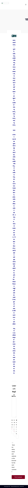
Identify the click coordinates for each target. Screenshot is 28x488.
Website (16, 427)
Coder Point (22, 486)
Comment (14, 396)
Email (14, 425)
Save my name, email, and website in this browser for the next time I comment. (14, 458)
